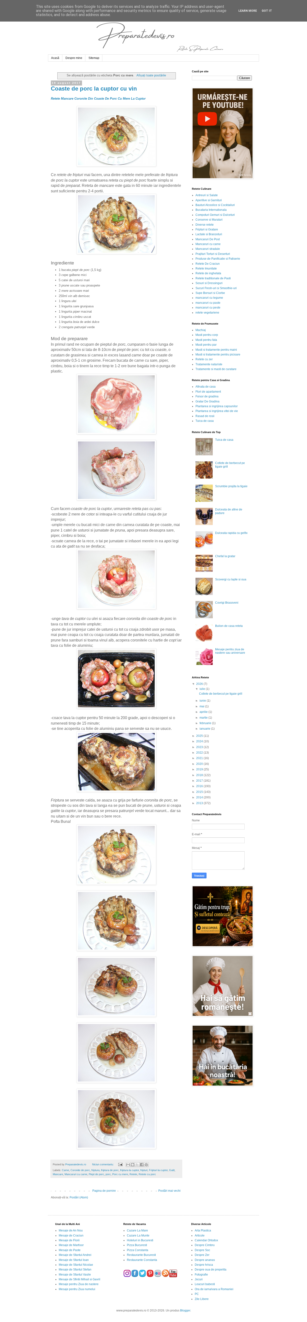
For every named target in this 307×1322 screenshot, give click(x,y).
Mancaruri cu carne (76, 1174)
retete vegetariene (207, 312)
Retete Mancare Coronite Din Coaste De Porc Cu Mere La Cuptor (98, 98)
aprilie (204, 712)
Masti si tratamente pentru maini (216, 349)
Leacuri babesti (205, 1284)
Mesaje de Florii (69, 1240)
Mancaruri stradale (207, 249)
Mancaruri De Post (207, 239)
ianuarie (205, 728)
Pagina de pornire (104, 1190)
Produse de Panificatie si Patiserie (217, 258)
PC (197, 1294)
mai (202, 706)
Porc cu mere (120, 1174)
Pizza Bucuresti (137, 1245)
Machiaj (200, 330)
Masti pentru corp (206, 335)
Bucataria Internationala (211, 210)
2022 (200, 752)
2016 (200, 786)
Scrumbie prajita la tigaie (231, 486)
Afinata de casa (205, 386)
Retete (133, 1174)
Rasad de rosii (204, 416)
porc (108, 1174)
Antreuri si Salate (206, 195)
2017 (200, 780)
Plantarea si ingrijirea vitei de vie (216, 411)
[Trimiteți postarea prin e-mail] (120, 1164)
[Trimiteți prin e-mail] (128, 1164)
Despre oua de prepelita (210, 1269)
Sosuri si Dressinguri (209, 283)
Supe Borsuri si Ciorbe (210, 293)
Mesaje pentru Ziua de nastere (79, 1284)
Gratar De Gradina (207, 401)
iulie (203, 689)
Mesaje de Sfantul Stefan (75, 1269)
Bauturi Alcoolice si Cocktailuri (215, 205)
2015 (200, 792)
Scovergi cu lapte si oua (230, 579)
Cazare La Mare (137, 1230)
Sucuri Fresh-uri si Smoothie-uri (216, 288)
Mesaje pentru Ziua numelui (77, 1289)
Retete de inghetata (208, 273)
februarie (206, 723)
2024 (200, 741)
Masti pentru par (206, 344)
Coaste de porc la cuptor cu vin (94, 88)
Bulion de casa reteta (229, 626)
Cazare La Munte (138, 1235)
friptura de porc (110, 1170)
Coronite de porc (80, 1170)
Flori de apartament (208, 391)
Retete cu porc (147, 1174)
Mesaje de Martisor (71, 1245)
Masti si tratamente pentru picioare (217, 354)
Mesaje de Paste (70, 1250)
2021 (200, 758)
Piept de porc (96, 1174)
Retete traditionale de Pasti (213, 278)
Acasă (55, 58)
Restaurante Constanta (142, 1260)
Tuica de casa (204, 421)
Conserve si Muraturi (209, 219)
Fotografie (201, 1274)
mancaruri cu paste (207, 302)
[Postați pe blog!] (132, 1164)
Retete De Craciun (207, 263)
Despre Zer (202, 1255)
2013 (200, 803)
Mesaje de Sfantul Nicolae (76, 1264)
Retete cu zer (204, 359)
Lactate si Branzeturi (208, 234)
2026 (200, 684)
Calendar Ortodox (206, 1240)
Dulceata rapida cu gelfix (231, 533)
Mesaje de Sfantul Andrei (75, 1255)
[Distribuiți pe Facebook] (141, 1164)
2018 (200, 775)
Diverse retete (204, 224)
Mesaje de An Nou (71, 1230)
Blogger (185, 1310)
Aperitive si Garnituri (208, 200)
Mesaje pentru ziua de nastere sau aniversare (230, 651)
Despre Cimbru (205, 1245)
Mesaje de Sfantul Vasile (75, 1274)
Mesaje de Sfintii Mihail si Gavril (79, 1279)
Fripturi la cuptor (158, 1170)
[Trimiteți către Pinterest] (146, 1164)
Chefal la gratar (225, 556)
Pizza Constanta (137, 1250)
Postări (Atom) (79, 1197)
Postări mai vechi (169, 1190)
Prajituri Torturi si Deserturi (212, 254)
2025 (200, 736)
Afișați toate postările (151, 75)
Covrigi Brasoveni (226, 602)
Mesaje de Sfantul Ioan (74, 1260)
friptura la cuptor (129, 1170)
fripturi (144, 1170)
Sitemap (94, 58)
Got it (267, 10)
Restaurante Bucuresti (141, 1255)
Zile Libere (202, 1299)
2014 (200, 797)
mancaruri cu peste (207, 307)
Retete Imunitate (206, 268)
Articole (200, 1235)
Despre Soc (202, 1250)
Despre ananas (205, 1260)
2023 (200, 747)
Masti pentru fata (206, 340)
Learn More (247, 10)
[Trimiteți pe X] (137, 1164)
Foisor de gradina (206, 396)
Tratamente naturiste (208, 364)
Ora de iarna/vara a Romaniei (214, 1289)
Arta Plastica (203, 1230)
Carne (65, 1170)
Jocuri (199, 1279)
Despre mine (73, 58)
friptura (95, 1170)
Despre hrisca (204, 1264)
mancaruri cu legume (209, 297)
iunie (203, 700)
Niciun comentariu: (103, 1164)
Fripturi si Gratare (206, 229)
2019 (200, 769)
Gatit (172, 1170)
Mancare (58, 1174)
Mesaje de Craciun (71, 1235)
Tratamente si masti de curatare (215, 369)
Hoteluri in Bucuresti (140, 1240)
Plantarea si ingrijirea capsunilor (216, 406)
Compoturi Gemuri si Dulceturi (215, 215)
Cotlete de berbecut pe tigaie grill (220, 693)
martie (204, 717)
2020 (200, 764)
